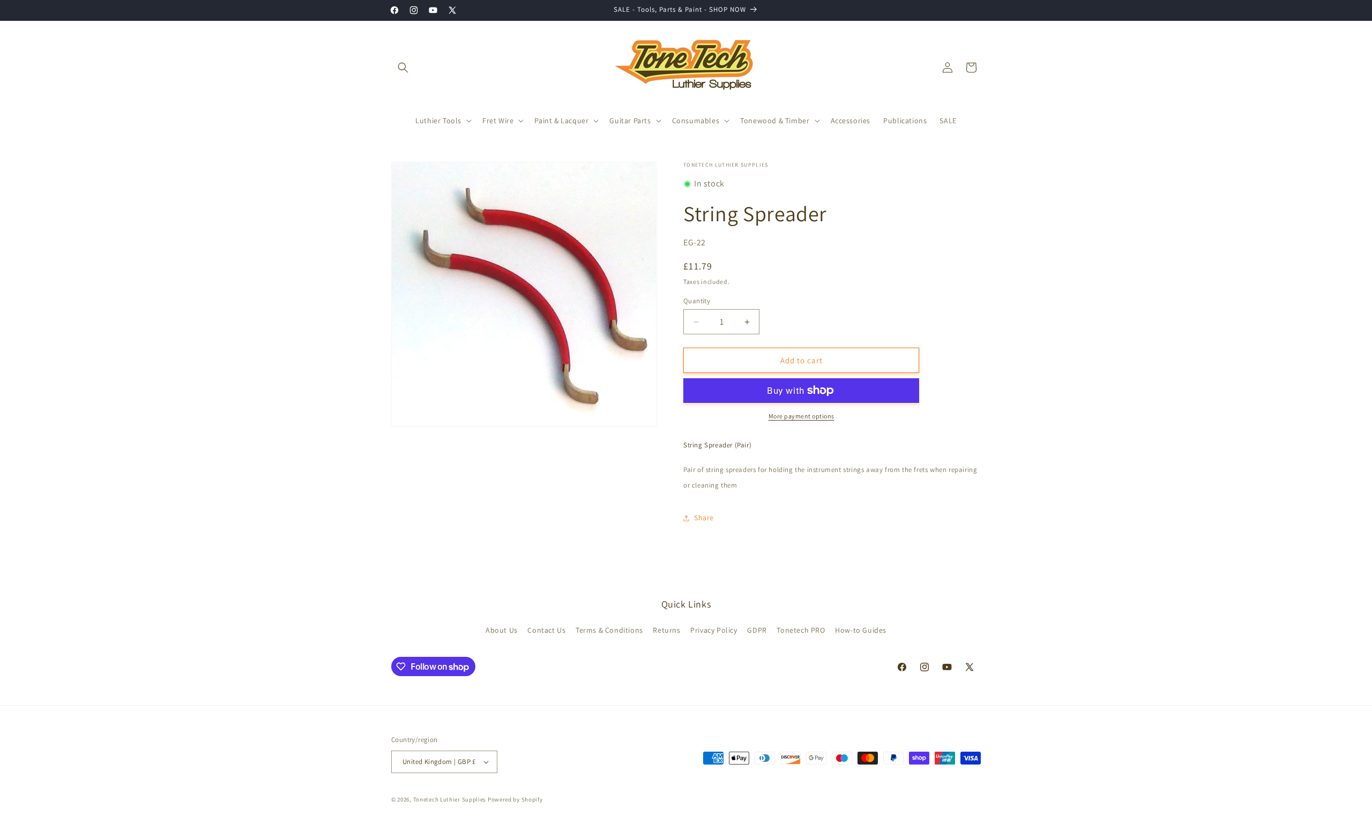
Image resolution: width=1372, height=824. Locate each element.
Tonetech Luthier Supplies (450, 799)
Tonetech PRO (801, 630)
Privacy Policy (713, 630)
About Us (502, 630)
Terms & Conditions (609, 630)
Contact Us (546, 630)
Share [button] (704, 517)
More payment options (801, 416)
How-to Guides (860, 630)
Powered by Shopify (515, 799)
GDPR (756, 630)
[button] (403, 67)
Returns (666, 630)
